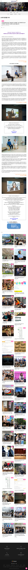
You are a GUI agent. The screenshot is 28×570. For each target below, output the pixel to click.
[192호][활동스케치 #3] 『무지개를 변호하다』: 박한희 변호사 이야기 (6, 428)
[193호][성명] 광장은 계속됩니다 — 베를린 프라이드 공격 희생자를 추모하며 (7, 367)
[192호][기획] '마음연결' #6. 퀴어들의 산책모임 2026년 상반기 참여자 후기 (19, 476)
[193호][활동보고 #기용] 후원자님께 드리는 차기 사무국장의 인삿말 (7, 260)
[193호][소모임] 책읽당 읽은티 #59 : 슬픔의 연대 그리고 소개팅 (19, 324)
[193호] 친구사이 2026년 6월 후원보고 (7, 352)
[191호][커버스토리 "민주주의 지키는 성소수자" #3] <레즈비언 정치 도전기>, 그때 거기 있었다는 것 (7, 535)
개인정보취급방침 (8, 565)
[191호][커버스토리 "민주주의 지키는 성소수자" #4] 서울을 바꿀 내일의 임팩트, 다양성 (20, 535)
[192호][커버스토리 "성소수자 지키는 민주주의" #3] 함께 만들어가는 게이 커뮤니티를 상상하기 (19, 399)
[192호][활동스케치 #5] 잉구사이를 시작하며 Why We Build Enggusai (6, 443)
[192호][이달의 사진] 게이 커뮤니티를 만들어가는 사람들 (19, 368)
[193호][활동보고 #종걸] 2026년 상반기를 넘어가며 (20, 246)
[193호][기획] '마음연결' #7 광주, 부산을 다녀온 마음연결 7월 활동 (20, 309)
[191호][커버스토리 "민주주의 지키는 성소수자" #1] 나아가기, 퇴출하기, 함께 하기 (7, 519)
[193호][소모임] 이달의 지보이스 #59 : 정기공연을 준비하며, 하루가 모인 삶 (7, 337)
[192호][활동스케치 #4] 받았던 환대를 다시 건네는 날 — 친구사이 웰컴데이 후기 (20, 430)
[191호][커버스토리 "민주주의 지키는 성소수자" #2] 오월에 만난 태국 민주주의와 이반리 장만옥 (20, 519)
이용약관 (4, 565)
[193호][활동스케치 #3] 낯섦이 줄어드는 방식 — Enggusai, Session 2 (7, 307)
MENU (1, 1)
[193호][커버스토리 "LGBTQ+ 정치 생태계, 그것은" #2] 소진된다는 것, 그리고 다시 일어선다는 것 (7, 276)
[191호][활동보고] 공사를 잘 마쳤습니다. (20, 504)
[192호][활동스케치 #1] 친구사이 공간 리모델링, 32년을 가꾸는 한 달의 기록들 (7, 413)
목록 (2, 232)
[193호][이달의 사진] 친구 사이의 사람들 (7, 245)
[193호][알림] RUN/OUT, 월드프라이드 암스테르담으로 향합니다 (20, 353)
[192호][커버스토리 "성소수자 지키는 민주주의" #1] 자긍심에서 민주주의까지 (20, 383)
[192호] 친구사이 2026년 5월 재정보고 (7, 488)
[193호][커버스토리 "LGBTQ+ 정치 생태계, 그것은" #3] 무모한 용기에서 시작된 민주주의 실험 (20, 277)
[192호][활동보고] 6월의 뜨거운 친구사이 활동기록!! (7, 382)
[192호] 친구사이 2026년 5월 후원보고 (19, 490)
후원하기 (21, 565)
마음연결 (24, 565)
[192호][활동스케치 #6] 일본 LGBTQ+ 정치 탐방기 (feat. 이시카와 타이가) (19, 445)
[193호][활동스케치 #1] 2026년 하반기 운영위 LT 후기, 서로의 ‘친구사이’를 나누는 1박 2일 (7, 292)
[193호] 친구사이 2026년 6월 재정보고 (19, 338)
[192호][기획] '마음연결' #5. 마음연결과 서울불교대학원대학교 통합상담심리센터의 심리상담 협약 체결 (7, 473)
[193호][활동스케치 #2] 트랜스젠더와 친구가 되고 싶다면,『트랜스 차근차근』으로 (20, 293)
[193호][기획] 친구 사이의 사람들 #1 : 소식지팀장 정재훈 (7, 322)
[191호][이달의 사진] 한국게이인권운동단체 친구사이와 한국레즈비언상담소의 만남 (6, 503)
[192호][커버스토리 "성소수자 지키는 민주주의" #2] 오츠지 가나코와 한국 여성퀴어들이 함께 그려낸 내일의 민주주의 (7, 397)
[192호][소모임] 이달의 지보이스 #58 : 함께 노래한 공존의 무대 (19, 460)
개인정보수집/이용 (13, 565)
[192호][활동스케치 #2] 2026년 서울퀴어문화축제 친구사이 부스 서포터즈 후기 (20, 415)
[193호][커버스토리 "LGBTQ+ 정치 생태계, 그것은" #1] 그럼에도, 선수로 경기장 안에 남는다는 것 (20, 261)
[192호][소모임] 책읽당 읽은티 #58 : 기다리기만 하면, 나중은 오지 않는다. (7, 458)
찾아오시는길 (17, 565)
